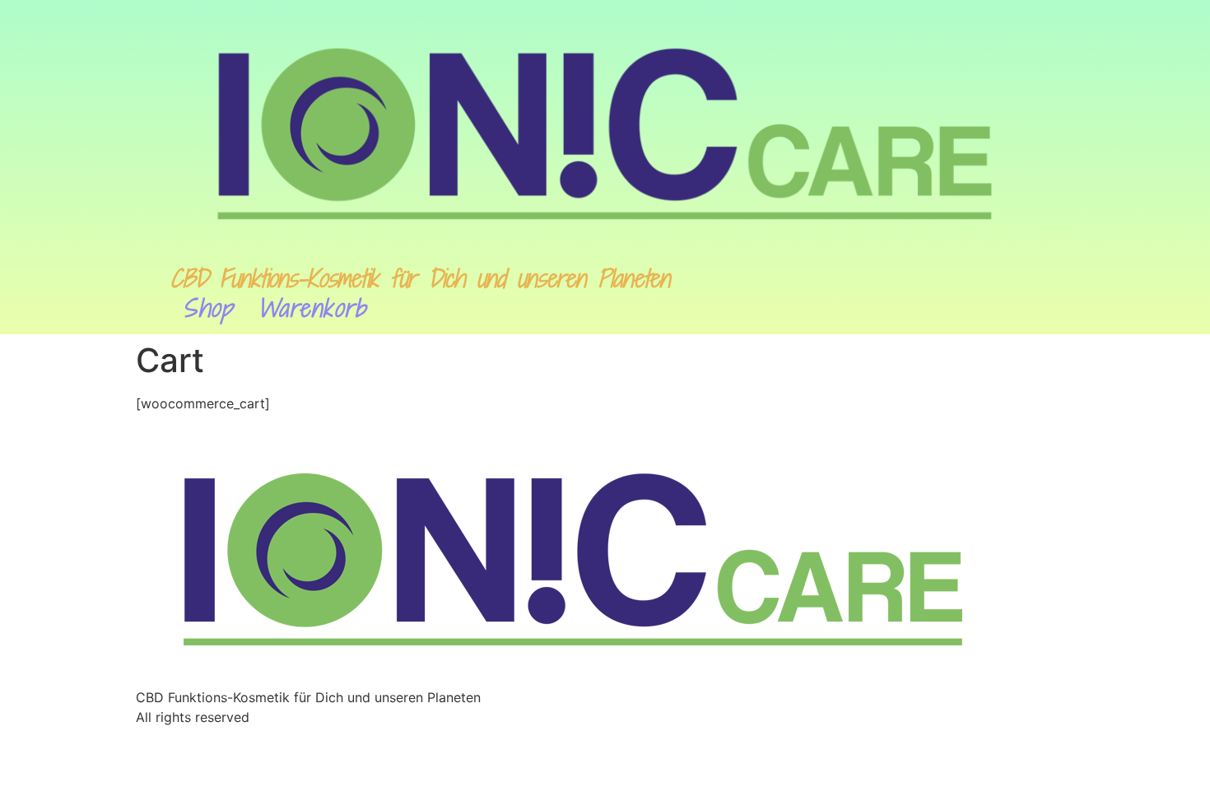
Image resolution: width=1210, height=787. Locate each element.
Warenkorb (312, 308)
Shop (208, 308)
